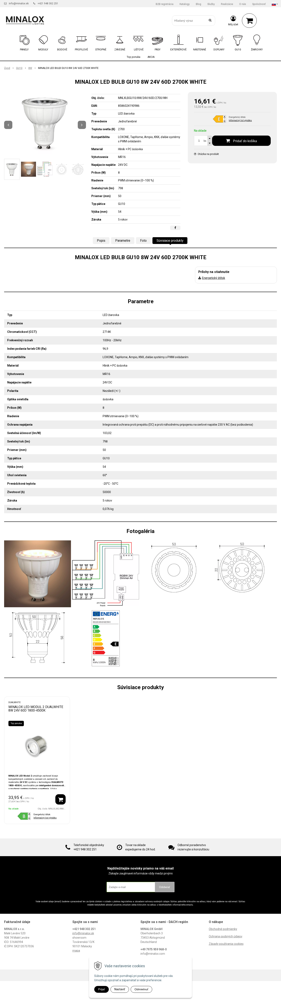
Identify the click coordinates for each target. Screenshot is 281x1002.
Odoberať (164, 887)
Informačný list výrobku (240, 120)
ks (205, 140)
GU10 (19, 68)
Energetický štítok (213, 278)
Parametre (122, 241)
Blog (198, 4)
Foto (143, 241)
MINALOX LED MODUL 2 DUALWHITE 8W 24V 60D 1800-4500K (35, 709)
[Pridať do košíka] (60, 799)
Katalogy (185, 4)
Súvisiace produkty (170, 241)
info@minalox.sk (19, 3)
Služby (211, 4)
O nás (242, 4)
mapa (76, 950)
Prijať (101, 989)
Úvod (7, 68)
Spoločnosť (259, 4)
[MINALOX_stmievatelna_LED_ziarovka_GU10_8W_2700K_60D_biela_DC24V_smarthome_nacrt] (242, 567)
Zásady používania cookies (226, 943)
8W (30, 68)
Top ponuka (133, 57)
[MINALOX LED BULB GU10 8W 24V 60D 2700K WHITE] (45, 123)
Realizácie (227, 4)
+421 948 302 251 (48, 3)
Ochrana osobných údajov (225, 936)
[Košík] (249, 20)
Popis (101, 241)
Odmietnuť (141, 989)
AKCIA (150, 57)
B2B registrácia (164, 4)
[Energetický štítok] (106, 638)
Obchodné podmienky (223, 929)
